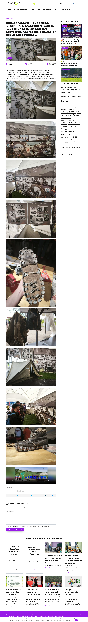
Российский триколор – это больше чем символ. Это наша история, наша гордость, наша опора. (15, 550)
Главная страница (10, 18)
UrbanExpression (76, 113)
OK (76, 620)
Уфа (13, 487)
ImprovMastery (72, 111)
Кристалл (64, 124)
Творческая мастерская (67, 132)
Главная (9, 9)
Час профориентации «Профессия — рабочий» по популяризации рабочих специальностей (70, 90)
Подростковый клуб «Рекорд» (71, 96)
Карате (70, 122)
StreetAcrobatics (66, 113)
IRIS (79, 111)
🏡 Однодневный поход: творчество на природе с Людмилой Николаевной (69, 63)
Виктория (69, 115)
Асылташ (63, 115)
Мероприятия (47, 9)
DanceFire (64, 107)
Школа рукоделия (72, 141)
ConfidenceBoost (76, 106)
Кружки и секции (36, 9)
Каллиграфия (64, 122)
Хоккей (68, 139)
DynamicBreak (72, 107)
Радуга (72, 126)
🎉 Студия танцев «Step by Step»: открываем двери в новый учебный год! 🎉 (70, 41)
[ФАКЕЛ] (71, 37)
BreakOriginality (65, 106)
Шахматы (64, 141)
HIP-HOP (72, 109)
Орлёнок (65, 126)
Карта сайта (66, 9)
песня (75, 145)
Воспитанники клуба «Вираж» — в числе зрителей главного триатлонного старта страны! (34, 550)
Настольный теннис (74, 124)
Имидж (73, 120)
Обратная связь (11, 13)
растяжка (63, 147)
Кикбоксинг (77, 122)
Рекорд (64, 129)
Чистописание (73, 139)
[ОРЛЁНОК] (71, 59)
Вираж (9, 58)
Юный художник (64, 144)
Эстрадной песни (72, 143)
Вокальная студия (66, 118)
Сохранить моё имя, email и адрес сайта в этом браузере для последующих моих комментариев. (30, 526)
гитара (70, 145)
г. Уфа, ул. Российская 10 (42, 3)
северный (71, 147)
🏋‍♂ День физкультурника (69, 83)
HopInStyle (64, 111)
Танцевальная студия (68, 131)
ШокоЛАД (64, 143)
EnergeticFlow (65, 109)
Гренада (74, 118)
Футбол (63, 139)
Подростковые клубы (20, 9)
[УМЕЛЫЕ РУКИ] (71, 81)
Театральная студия (66, 134)
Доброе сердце (64, 120)
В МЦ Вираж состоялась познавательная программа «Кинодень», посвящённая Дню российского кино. (53, 558)
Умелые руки (67, 137)
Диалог (56, 9)
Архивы (63, 152)
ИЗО (69, 120)
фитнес (78, 147)
